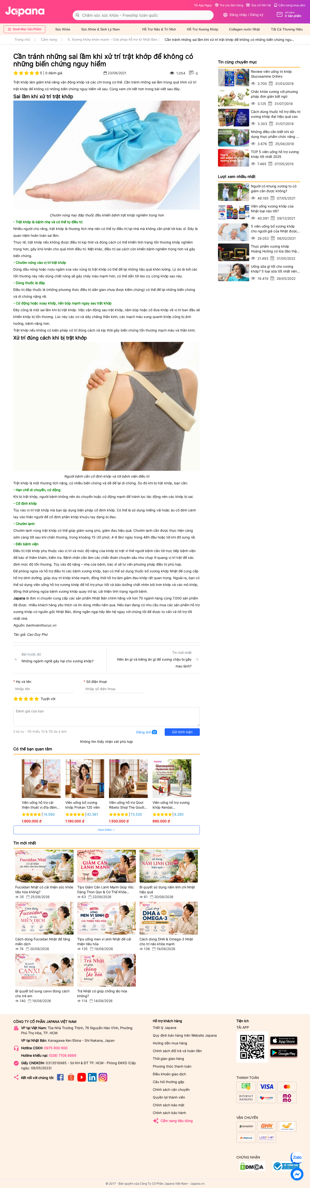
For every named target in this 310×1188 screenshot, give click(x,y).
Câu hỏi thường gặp (168, 1082)
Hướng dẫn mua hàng (170, 1043)
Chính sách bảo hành (169, 1113)
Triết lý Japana (164, 1028)
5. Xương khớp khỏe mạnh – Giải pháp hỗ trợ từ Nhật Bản (112, 39)
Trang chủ (22, 39)
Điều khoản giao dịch (169, 1074)
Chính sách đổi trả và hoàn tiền (177, 1051)
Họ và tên (23, 681)
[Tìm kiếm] (77, 15)
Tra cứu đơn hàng (231, 5)
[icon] (60, 1080)
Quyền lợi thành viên (169, 1097)
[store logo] (25, 11)
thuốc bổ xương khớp (152, 571)
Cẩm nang (49, 39)
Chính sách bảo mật (168, 1105)
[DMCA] (286, 1170)
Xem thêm (105, 830)
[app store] (284, 1045)
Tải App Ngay (203, 5)
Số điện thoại (96, 681)
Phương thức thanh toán (172, 1066)
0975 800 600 (56, 1048)
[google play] (284, 1058)
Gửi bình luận (182, 732)
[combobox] (143, 15)
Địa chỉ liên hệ (261, 5)
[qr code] (252, 1047)
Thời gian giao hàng (168, 1058)
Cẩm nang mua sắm (292, 5)
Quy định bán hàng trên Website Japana (185, 1035)
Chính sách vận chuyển (171, 1089)
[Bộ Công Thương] (252, 1170)
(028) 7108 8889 (62, 1055)
